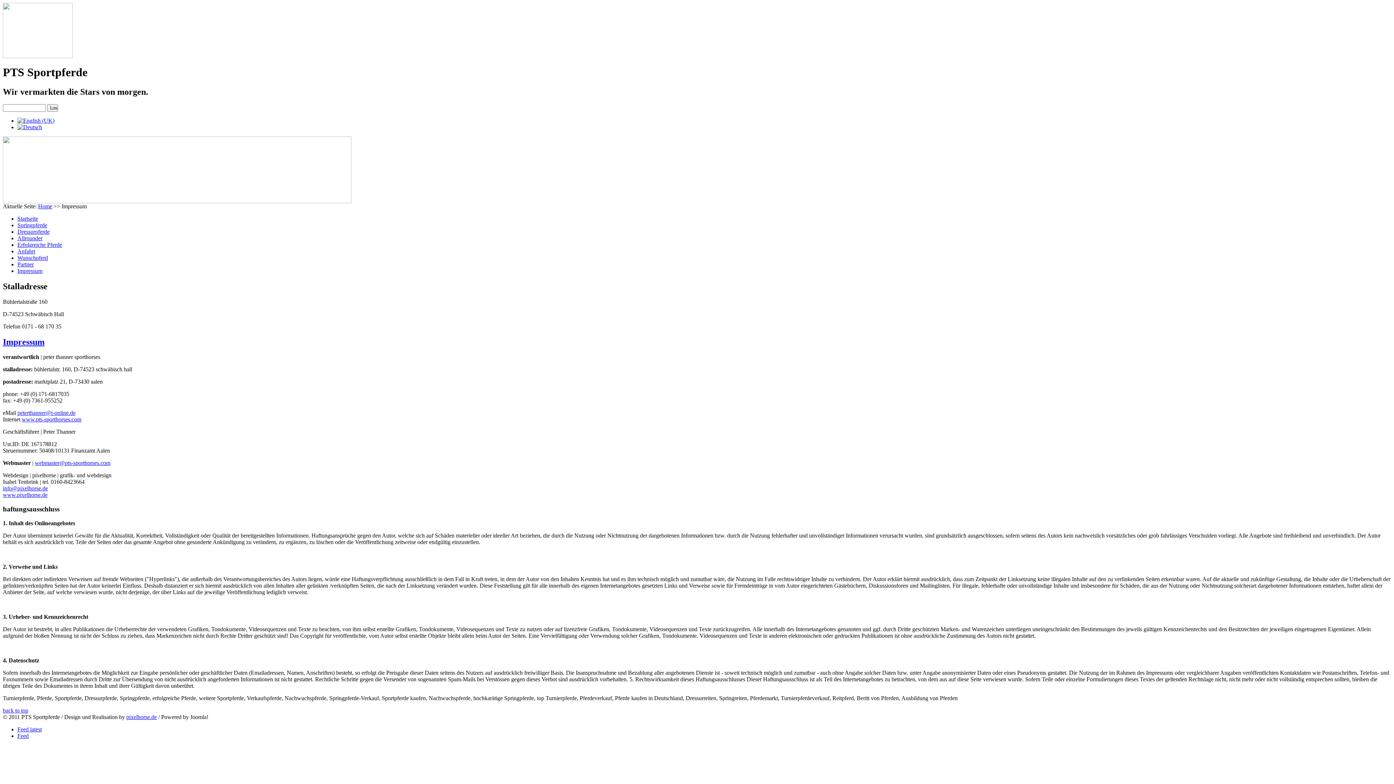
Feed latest (29, 729)
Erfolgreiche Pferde (39, 245)
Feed (23, 736)
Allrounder (29, 238)
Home (45, 206)
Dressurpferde (33, 232)
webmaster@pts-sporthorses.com (72, 463)
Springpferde (32, 225)
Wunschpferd (32, 258)
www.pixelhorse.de (25, 495)
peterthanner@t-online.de (46, 413)
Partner (25, 264)
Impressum (29, 271)
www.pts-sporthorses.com (51, 419)
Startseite (27, 219)
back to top (15, 710)
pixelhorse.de (141, 717)
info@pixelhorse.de (25, 488)
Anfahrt (26, 251)
